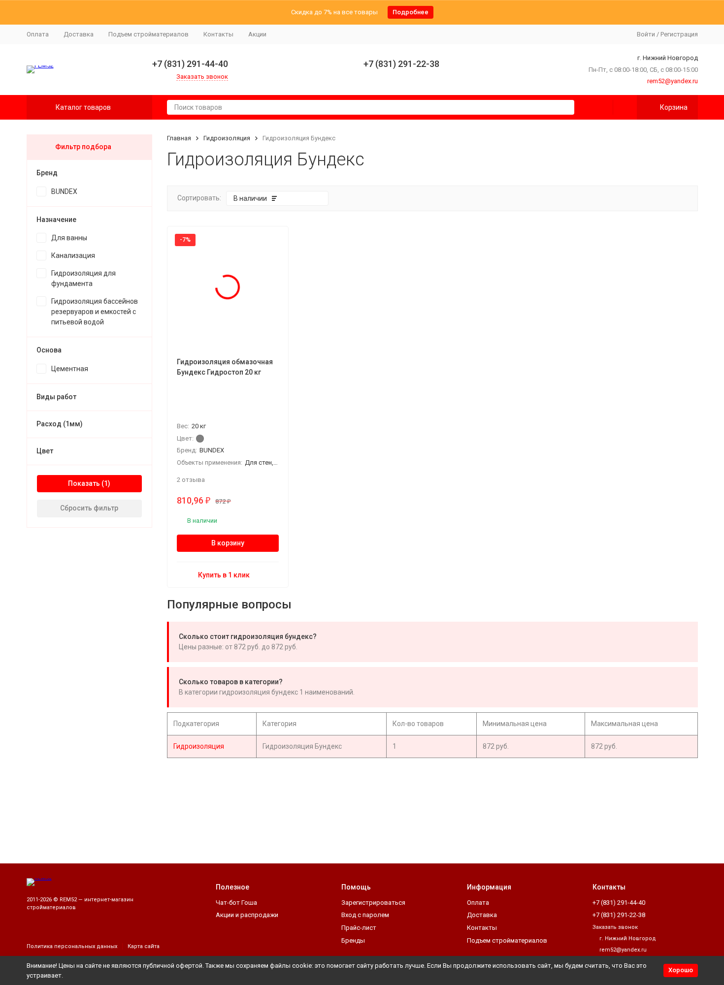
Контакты (218, 34)
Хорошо (680, 970)
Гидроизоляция (226, 138)
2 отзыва (191, 479)
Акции (257, 34)
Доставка (79, 34)
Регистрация (679, 34)
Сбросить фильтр (89, 508)
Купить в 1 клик (224, 575)
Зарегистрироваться (373, 902)
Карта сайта (144, 946)
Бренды (353, 940)
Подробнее (410, 12)
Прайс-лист (358, 927)
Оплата (38, 34)
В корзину (227, 543)
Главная (179, 138)
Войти (646, 34)
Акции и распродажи (247, 915)
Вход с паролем (365, 915)
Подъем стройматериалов (148, 34)
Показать (84, 483)
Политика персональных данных (72, 946)
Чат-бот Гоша (236, 902)
